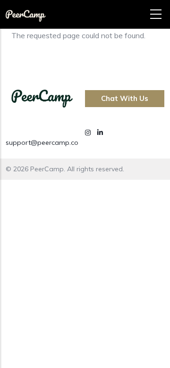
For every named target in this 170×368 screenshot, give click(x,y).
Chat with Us (124, 98)
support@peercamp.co (42, 142)
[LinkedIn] (100, 132)
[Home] (26, 12)
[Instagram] (89, 132)
